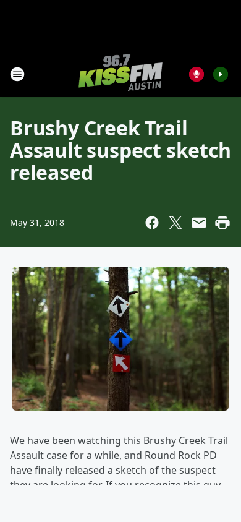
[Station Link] (120, 74)
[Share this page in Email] (199, 222)
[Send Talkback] (196, 74)
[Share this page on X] (175, 222)
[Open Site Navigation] (17, 74)
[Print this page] (222, 222)
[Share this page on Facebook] (152, 222)
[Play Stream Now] (220, 74)
